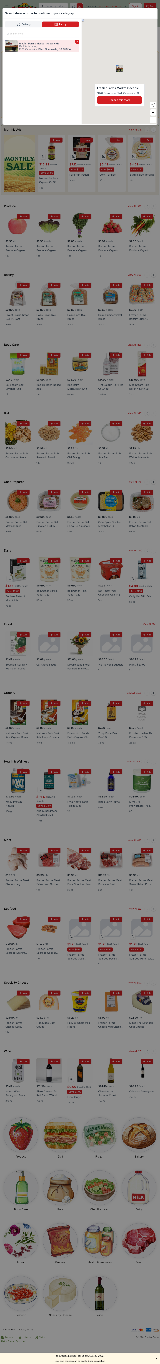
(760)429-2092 (95, 1355)
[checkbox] (42, 46)
